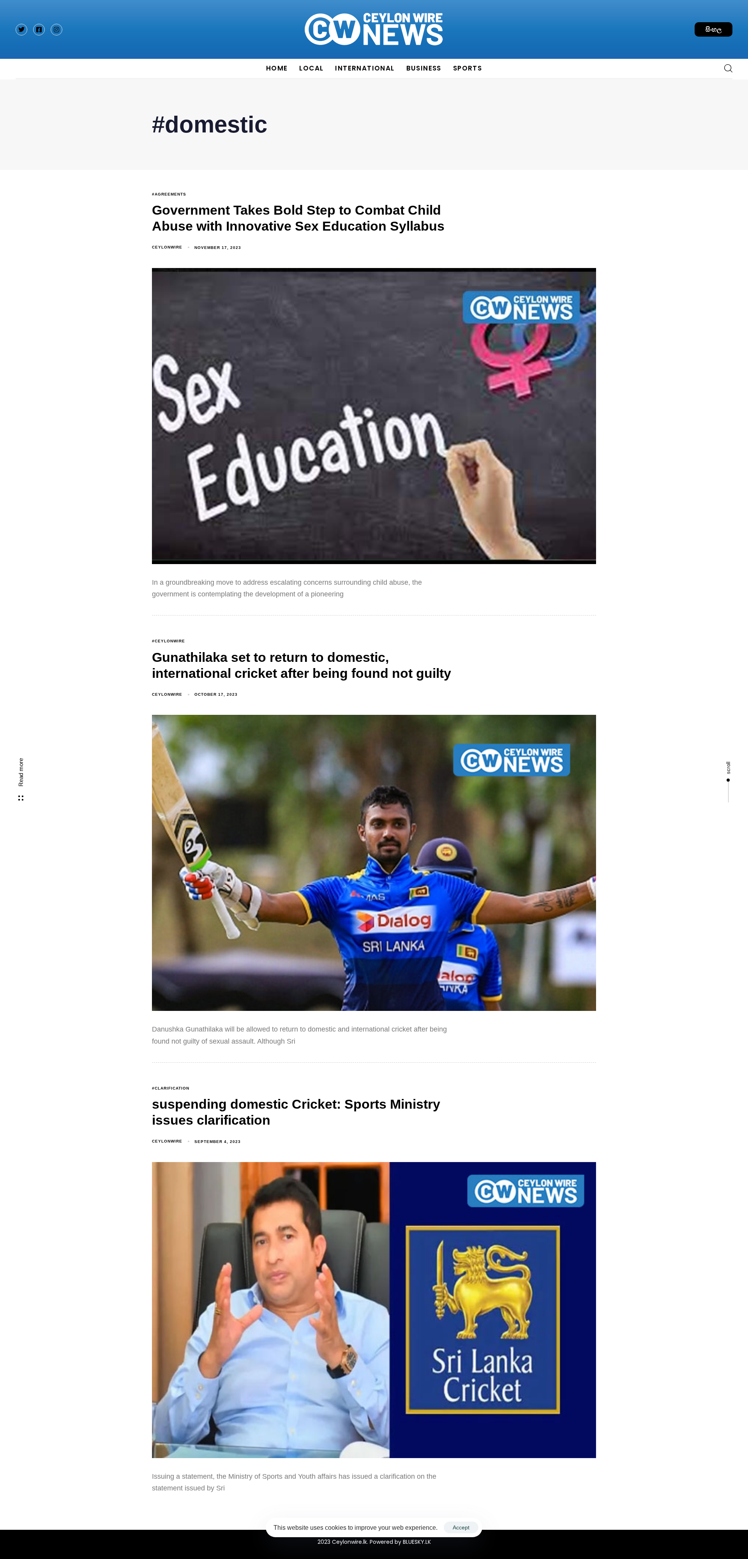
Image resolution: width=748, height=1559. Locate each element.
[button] (725, 68)
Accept (461, 1527)
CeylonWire (167, 247)
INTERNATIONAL (364, 68)
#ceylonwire (168, 641)
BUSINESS (423, 68)
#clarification (170, 1088)
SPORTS (467, 68)
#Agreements (169, 194)
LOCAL (311, 68)
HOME (277, 68)
